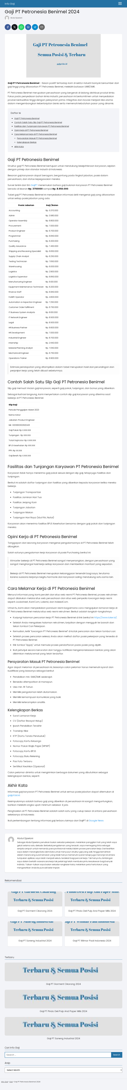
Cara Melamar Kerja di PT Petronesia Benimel (35, 134)
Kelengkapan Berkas (26, 142)
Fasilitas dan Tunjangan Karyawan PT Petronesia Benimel (41, 126)
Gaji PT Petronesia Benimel (26, 118)
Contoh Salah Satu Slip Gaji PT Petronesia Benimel (38, 122)
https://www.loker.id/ (105, 617)
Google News (96, 820)
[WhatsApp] (21, 27)
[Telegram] (35, 27)
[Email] (42, 27)
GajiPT (34, 185)
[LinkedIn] (28, 27)
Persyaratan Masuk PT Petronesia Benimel (37, 138)
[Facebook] (8, 27)
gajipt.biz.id (14, 795)
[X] (14, 27)
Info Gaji (10, 3)
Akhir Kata (19, 146)
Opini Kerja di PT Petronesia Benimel (31, 130)
